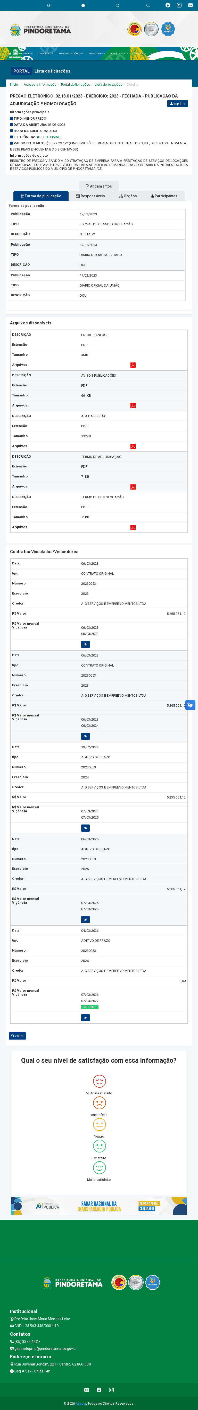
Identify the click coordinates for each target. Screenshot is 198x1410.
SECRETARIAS (95, 53)
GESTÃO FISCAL (118, 53)
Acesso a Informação (40, 84)
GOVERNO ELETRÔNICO (70, 53)
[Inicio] (10, 53)
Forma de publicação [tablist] (42, 196)
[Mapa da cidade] (99, 1239)
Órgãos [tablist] (130, 196)
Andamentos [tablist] (100, 186)
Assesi (81, 1403)
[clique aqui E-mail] (86, 1390)
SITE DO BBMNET (49, 137)
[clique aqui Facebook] (99, 1390)
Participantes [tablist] (165, 196)
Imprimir (179, 103)
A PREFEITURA (23, 53)
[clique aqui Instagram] (111, 1390)
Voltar (18, 1036)
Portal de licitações (75, 84)
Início (14, 84)
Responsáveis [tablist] (92, 196)
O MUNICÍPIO (45, 53)
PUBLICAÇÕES (158, 53)
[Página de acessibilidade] (117, 5)
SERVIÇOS (138, 53)
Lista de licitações (108, 84)
